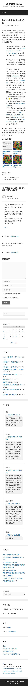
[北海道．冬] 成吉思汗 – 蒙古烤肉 (12, 578)
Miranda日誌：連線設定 (11, 179)
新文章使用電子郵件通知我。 (12, 298)
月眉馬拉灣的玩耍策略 (9, 570)
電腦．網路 (7, 172)
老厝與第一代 (7, 379)
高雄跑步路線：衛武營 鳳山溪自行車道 (14, 573)
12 (22, 331)
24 (16, 336)
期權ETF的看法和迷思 (13, 504)
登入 (4, 646)
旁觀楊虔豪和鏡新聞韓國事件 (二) (12, 385)
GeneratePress (14, 683)
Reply (6, 227)
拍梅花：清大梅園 (8, 575)
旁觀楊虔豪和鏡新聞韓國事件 (11, 390)
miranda (9, 175)
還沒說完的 (12, 631)
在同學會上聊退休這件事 (10, 395)
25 (19, 336)
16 (13, 334)
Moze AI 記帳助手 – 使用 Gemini (12, 357)
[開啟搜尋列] (26, 12)
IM (4, 175)
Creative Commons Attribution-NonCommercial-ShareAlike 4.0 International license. (12, 671)
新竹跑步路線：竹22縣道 (10, 562)
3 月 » (16, 343)
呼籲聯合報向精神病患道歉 (11, 177)
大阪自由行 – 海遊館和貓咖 (10, 362)
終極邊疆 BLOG (14, 4)
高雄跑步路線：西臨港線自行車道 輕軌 (14, 565)
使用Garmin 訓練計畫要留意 (11, 554)
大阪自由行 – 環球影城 (9, 367)
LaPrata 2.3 (15, 76)
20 (4, 336)
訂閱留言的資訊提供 (8, 651)
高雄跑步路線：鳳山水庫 (10, 581)
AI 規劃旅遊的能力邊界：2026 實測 (13, 369)
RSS (9, 627)
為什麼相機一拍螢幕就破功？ (11, 374)
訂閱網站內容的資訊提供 (10, 648)
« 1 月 (11, 343)
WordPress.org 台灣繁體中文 (11, 654)
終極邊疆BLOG (15, 236)
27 (3, 338)
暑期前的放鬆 (7, 382)
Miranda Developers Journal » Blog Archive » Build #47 (15, 51)
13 (3, 334)
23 (13, 336)
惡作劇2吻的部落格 (8, 567)
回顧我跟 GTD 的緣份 (13, 415)
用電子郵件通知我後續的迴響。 (12, 293)
